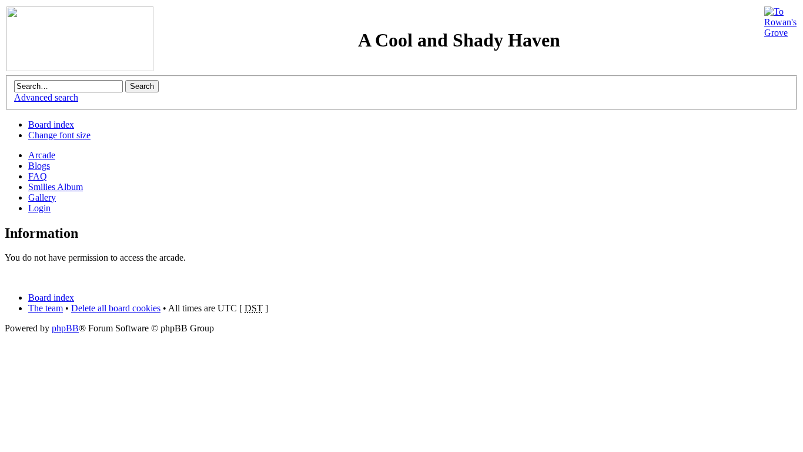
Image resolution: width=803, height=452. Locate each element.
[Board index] (79, 68)
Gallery (42, 197)
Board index (51, 124)
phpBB (65, 328)
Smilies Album (55, 187)
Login (39, 208)
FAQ (37, 176)
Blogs (39, 166)
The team (45, 308)
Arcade (41, 155)
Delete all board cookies (115, 308)
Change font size (59, 135)
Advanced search (46, 97)
